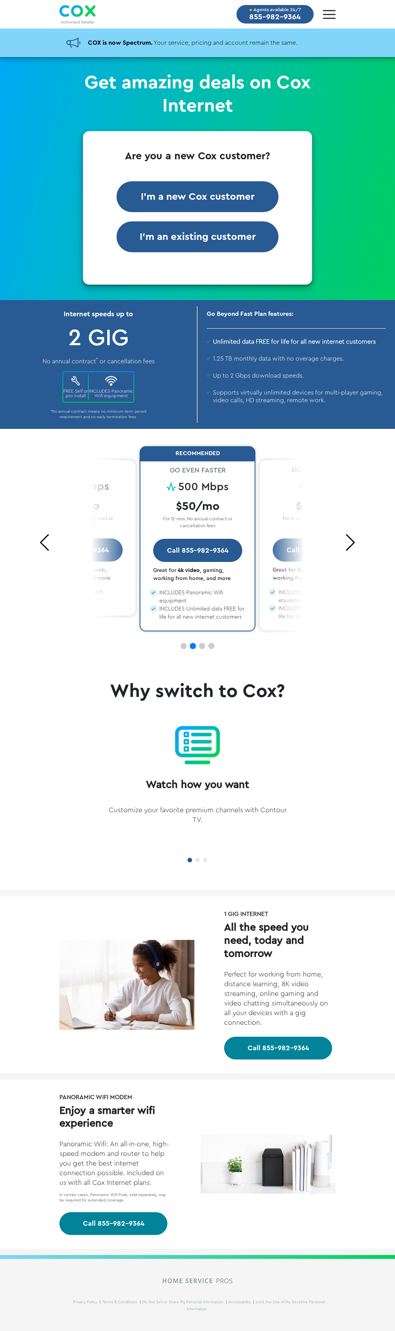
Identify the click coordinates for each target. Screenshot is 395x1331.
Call (278, 1047)
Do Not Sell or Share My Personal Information (183, 1302)
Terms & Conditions (120, 1302)
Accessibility (240, 1302)
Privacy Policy (85, 1302)
